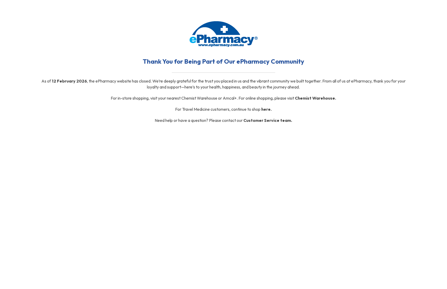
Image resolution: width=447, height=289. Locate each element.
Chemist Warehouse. (315, 98)
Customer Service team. (267, 120)
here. (266, 109)
